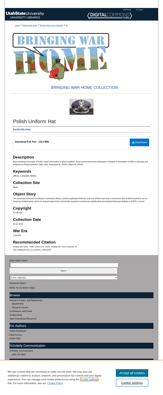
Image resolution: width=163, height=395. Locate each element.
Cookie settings (89, 379)
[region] (81, 377)
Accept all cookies (132, 373)
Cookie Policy (55, 383)
